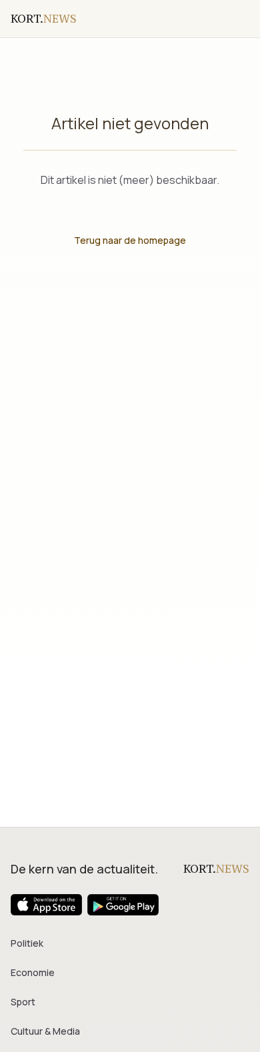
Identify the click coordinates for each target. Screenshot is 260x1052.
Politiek (27, 943)
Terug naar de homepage (130, 240)
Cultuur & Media (45, 1031)
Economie (33, 972)
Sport (23, 1001)
